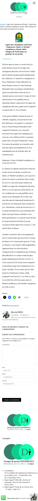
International (14, 305)
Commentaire (5, 344)
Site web (4, 380)
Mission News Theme (13, 498)
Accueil (2, 24)
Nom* (3, 367)
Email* (4, 374)
